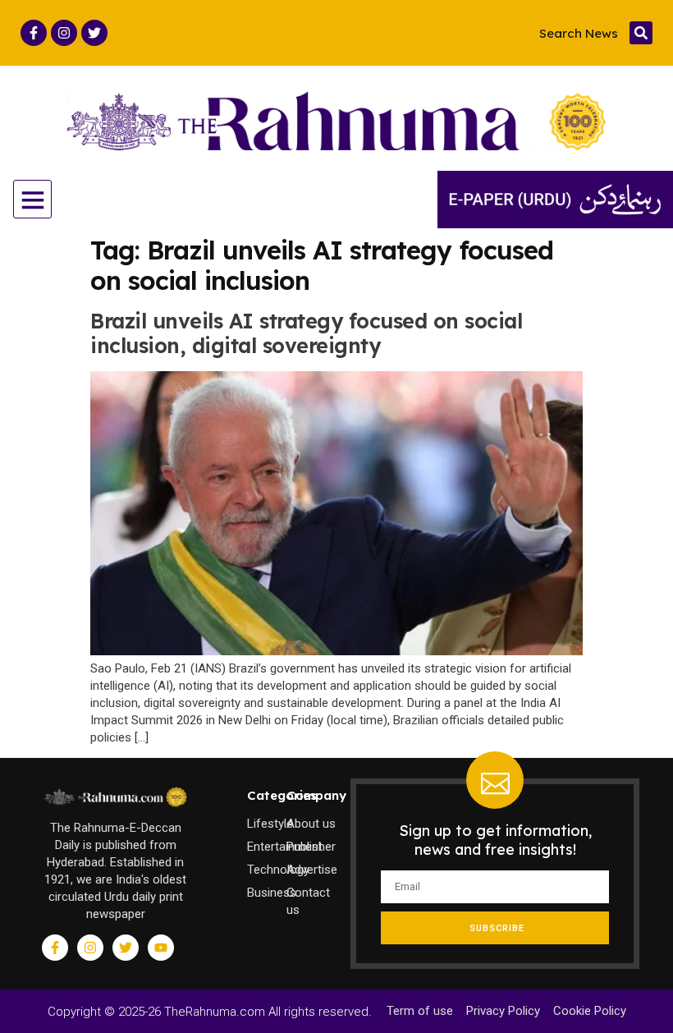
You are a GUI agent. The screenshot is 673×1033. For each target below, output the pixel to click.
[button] (641, 32)
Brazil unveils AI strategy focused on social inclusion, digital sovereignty (306, 333)
